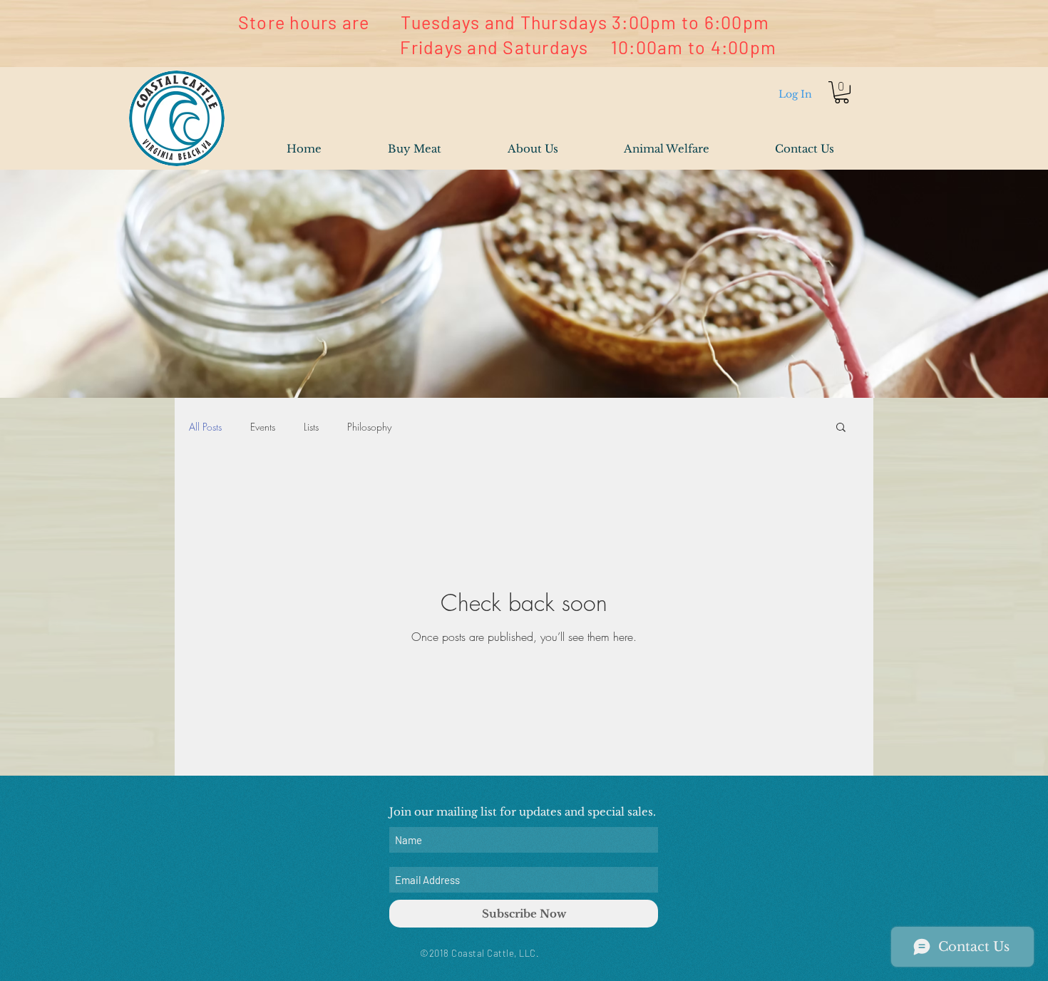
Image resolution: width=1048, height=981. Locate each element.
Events (262, 426)
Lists (311, 426)
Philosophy (369, 426)
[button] (841, 92)
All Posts (205, 426)
